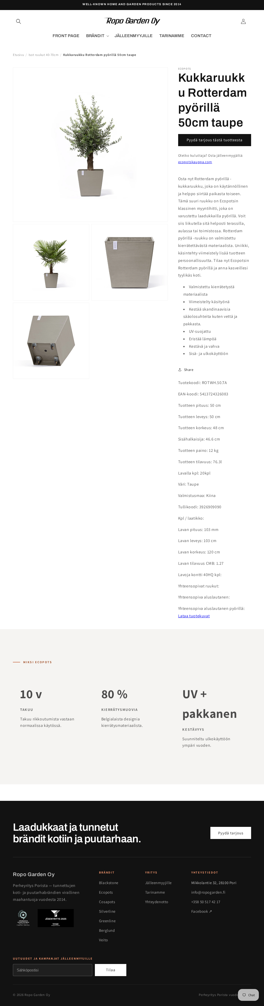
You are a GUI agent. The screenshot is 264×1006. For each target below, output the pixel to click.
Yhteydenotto (156, 901)
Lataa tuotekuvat (194, 616)
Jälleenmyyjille (158, 882)
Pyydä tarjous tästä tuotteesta (215, 139)
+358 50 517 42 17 (205, 901)
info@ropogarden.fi (208, 892)
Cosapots (107, 901)
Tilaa (111, 969)
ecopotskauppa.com (195, 162)
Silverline (107, 911)
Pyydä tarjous (230, 832)
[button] (18, 21)
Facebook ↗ (201, 911)
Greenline (107, 920)
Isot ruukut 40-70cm (44, 55)
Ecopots (106, 892)
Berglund (107, 930)
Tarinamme (155, 892)
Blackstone (108, 882)
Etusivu (18, 55)
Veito (103, 939)
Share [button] (189, 369)
